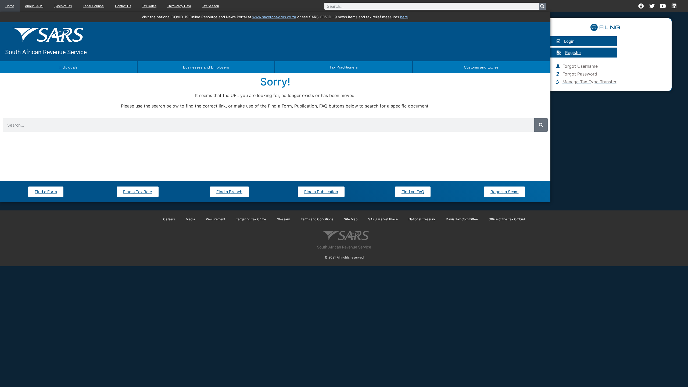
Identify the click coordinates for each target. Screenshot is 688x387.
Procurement (215, 219)
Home (9, 6)
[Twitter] (652, 6)
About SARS (34, 6)
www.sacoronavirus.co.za (274, 17)
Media (190, 219)
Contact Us (123, 6)
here (404, 17)
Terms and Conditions (317, 219)
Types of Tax (63, 6)
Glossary (283, 219)
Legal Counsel (93, 6)
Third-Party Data (179, 6)
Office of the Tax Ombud (507, 219)
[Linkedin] (674, 6)
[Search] (542, 6)
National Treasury (421, 219)
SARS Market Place (383, 219)
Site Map (350, 219)
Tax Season (210, 6)
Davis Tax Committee (462, 219)
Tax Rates (149, 6)
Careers (169, 219)
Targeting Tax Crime (251, 219)
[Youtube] (663, 6)
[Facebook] (641, 6)
